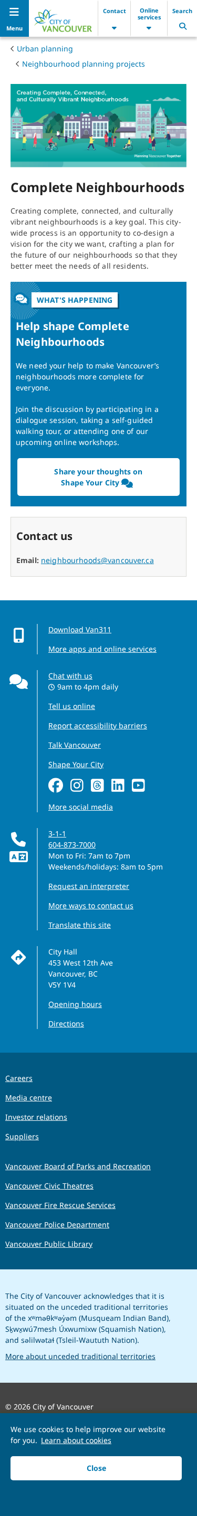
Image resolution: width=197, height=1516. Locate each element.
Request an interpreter (88, 886)
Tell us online (71, 706)
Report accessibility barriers (97, 725)
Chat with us (70, 676)
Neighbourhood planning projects (83, 64)
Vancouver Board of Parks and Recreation (78, 1166)
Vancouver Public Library (48, 1244)
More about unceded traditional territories (80, 1356)
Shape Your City (75, 764)
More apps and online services (102, 649)
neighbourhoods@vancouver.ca (97, 560)
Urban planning (45, 49)
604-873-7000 (72, 845)
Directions (66, 1024)
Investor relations (36, 1117)
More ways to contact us (90, 905)
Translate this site (79, 925)
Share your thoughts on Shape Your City (98, 477)
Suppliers (22, 1136)
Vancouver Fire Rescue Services (60, 1205)
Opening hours (75, 1004)
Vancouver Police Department (57, 1224)
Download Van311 (79, 629)
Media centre (28, 1097)
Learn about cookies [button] (76, 1440)
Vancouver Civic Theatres (49, 1186)
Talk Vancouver (74, 745)
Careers (19, 1078)
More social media (80, 807)
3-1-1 (57, 834)
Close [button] (96, 1468)
